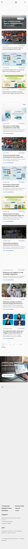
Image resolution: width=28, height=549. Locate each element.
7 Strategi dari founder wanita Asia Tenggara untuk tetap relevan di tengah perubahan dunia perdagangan (13, 332)
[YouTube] (12, 545)
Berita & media (19, 506)
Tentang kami (6, 506)
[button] (19, 2)
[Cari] (19, 104)
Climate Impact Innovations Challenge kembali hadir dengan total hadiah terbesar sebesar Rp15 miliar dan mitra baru (13, 92)
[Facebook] (10, 545)
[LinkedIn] (2, 545)
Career (17, 510)
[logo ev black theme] (6, 2)
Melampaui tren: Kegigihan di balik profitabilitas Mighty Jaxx (13, 273)
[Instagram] (4, 545)
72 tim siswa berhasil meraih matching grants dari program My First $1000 (12, 48)
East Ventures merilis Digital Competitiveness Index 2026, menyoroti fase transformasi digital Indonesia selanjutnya (13, 22)
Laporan (17, 508)
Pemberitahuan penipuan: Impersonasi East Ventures (11, 244)
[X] (7, 546)
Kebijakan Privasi (7, 508)
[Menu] (16, 2)
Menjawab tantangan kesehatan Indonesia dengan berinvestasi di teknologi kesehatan (12, 302)
